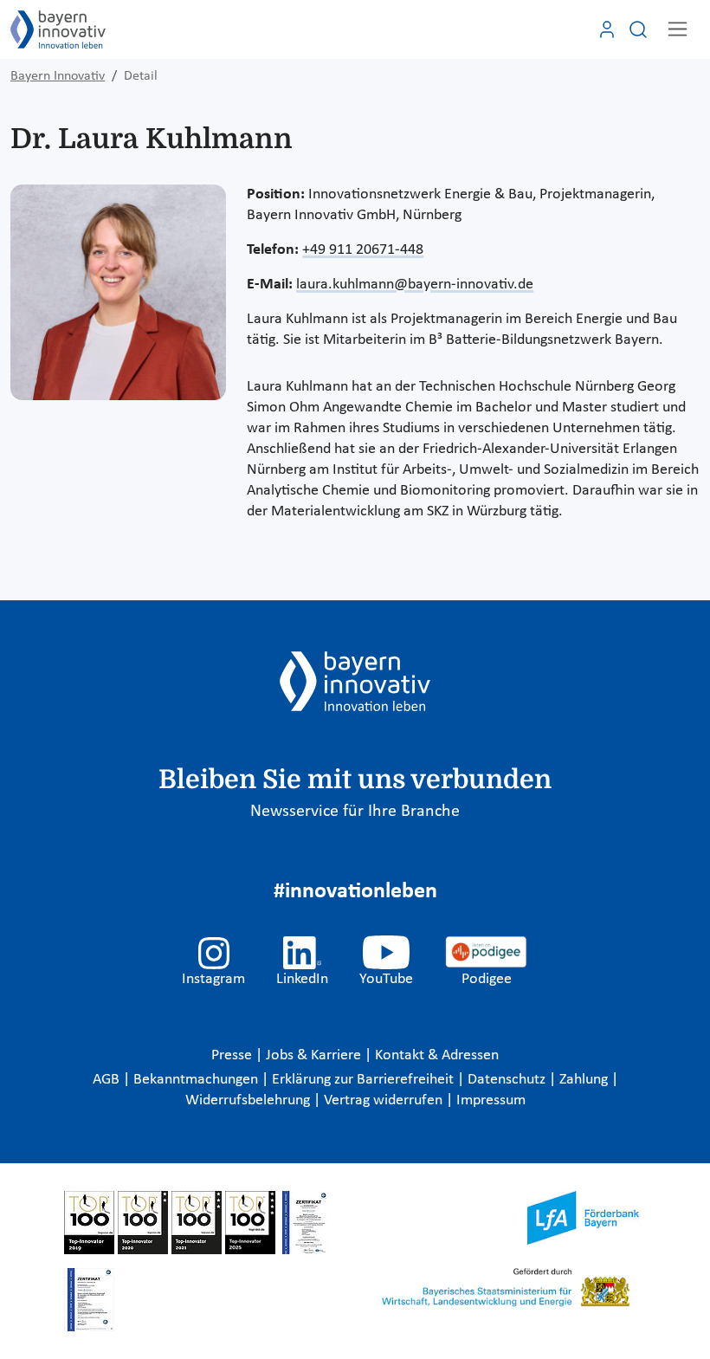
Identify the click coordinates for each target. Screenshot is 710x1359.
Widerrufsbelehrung (249, 1100)
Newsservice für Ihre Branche (355, 811)
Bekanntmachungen (197, 1079)
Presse (233, 1055)
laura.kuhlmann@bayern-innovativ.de (414, 284)
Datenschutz (508, 1079)
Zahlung (585, 1079)
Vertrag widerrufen (385, 1100)
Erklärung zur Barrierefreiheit (364, 1079)
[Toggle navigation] (677, 29)
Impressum (491, 1100)
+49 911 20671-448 (362, 250)
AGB (108, 1079)
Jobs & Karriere (315, 1055)
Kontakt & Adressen (437, 1055)
